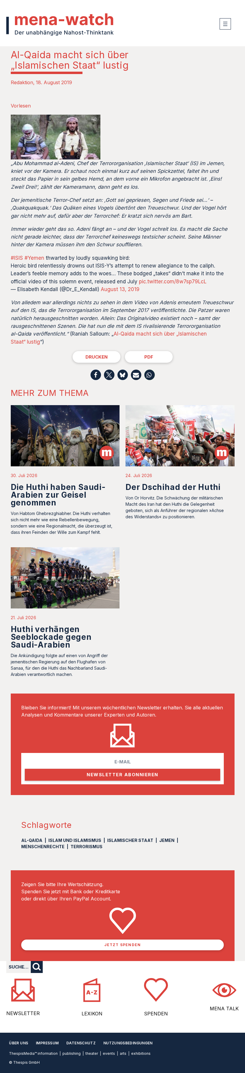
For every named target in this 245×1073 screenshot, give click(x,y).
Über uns (18, 1043)
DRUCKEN (96, 357)
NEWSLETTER (23, 1013)
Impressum (47, 1043)
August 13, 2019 (120, 289)
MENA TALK (224, 1008)
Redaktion (22, 82)
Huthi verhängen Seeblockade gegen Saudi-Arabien (51, 637)
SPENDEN (156, 1014)
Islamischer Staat (130, 840)
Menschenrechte (43, 846)
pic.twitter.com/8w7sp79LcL (172, 282)
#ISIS (17, 258)
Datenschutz (81, 1043)
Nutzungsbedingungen (128, 1043)
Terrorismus (86, 846)
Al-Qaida (31, 840)
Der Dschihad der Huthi (172, 487)
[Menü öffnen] (225, 24)
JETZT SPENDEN (122, 945)
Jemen (166, 840)
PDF (148, 357)
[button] (96, 375)
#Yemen (34, 258)
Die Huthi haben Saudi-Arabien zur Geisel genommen (58, 494)
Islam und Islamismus (74, 840)
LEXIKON (92, 1014)
